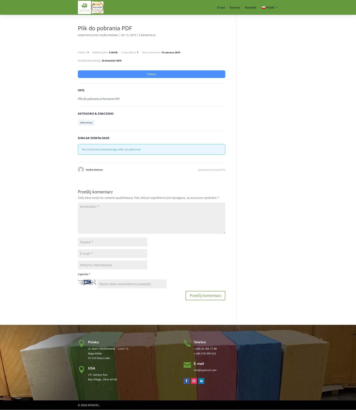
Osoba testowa (108, 35)
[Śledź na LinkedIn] (201, 381)
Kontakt (250, 7)
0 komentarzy (147, 35)
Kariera (235, 7)
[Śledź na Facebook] (186, 381)
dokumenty (86, 122)
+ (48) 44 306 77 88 (205, 348)
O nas (221, 7)
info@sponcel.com (205, 370)
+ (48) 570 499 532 (205, 353)
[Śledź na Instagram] (194, 381)
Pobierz (151, 74)
